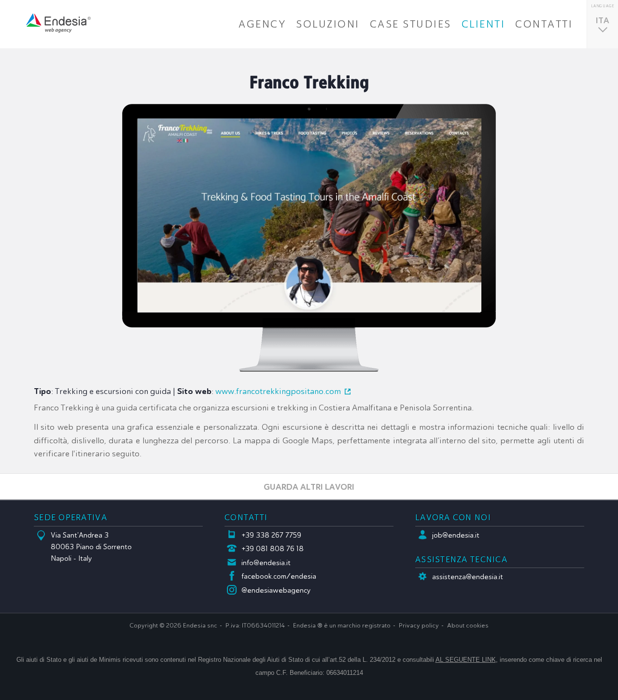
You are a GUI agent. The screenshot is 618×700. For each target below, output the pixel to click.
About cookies (468, 625)
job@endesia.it (455, 535)
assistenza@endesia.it (467, 576)
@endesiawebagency (276, 590)
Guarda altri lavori (309, 486)
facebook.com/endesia (278, 576)
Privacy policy (419, 625)
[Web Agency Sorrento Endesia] (58, 23)
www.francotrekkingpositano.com (278, 391)
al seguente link (465, 659)
